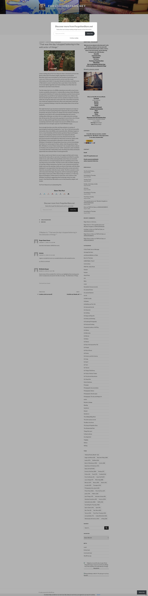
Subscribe (90, 33)
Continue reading (74, 38)
